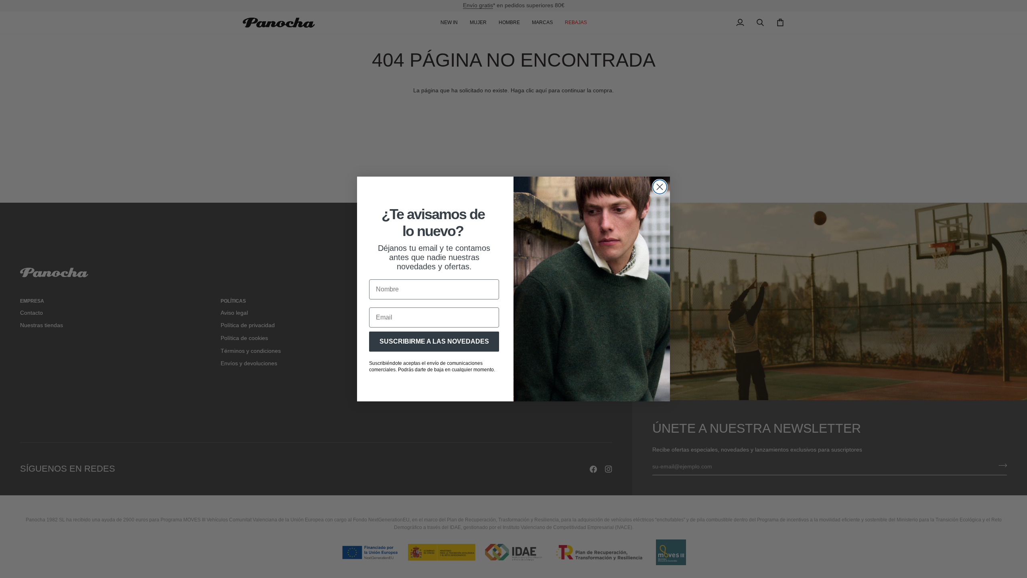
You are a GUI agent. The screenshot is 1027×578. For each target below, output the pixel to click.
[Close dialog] (660, 187)
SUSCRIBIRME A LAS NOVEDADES (434, 341)
